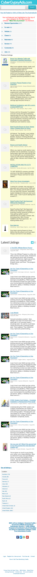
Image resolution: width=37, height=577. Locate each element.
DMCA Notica (23, 570)
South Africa (6, 498)
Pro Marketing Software (23, 529)
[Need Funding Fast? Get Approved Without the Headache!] (5, 204)
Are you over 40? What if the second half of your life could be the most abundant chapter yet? (23, 445)
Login (4, 556)
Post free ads (25, 556)
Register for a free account (14, 556)
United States (7, 510)
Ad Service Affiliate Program (21, 524)
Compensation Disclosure (19, 573)
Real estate (7, 39)
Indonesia (5, 486)
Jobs (5, 52)
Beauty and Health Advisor (18, 145)
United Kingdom (7, 508)
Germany (5, 481)
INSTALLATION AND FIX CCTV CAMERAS (20, 165)
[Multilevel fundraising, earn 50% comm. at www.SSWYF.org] (5, 108)
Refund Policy (30, 570)
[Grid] (34, 242)
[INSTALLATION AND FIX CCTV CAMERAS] (5, 168)
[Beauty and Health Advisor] (5, 148)
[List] (32, 242)
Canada (5, 477)
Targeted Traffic (30, 523)
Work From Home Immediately (20, 181)
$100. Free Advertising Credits (25, 530)
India (5, 484)
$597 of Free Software (16, 523)
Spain (4, 501)
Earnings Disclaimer (9, 572)
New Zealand (6, 496)
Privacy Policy (7, 570)
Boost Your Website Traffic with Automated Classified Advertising (21, 59)
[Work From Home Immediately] (5, 184)
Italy (4, 491)
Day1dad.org (14, 225)
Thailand (5, 503)
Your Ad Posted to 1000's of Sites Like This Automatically (18, 13)
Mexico (5, 493)
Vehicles (6, 31)
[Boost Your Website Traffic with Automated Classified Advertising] (5, 61)
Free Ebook (20, 528)
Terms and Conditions (28, 572)
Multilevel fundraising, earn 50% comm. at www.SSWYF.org (22, 106)
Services (6, 43)
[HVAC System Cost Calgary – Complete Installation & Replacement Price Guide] (5, 403)
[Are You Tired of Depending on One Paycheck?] (5, 271)
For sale (6, 27)
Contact (33, 556)
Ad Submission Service (21, 525)
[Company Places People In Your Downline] (5, 86)
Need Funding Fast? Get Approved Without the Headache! (21, 202)
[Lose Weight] (5, 316)
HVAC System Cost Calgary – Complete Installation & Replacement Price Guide (23, 401)
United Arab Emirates (8, 505)
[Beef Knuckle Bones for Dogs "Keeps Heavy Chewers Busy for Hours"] (5, 129)
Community (7, 47)
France (5, 479)
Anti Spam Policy (14, 570)
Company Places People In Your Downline (20, 83)
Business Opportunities (11, 23)
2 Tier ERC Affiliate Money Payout (21, 248)
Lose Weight (14, 313)
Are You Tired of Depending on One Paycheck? (21, 269)
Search (32, 7)
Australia (6, 474)
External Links (18, 572)
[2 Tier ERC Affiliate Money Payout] (5, 251)
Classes (6, 35)
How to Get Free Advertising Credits (18, 559)
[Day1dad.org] (5, 228)
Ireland (4, 489)
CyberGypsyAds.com (16, 2)
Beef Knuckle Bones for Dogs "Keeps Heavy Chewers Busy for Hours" (22, 127)
